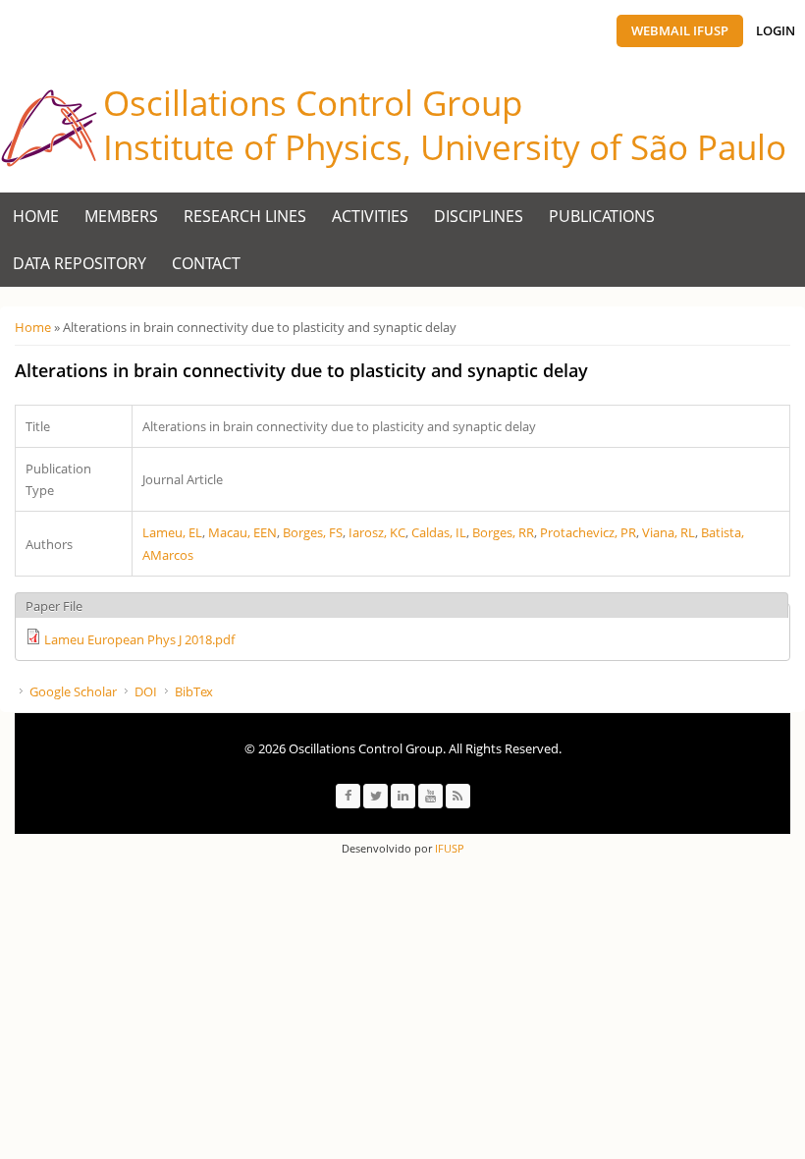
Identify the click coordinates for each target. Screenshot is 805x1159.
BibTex (194, 691)
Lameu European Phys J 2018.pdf (139, 639)
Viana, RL (668, 532)
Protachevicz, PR (588, 532)
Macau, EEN (242, 532)
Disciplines (478, 216)
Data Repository (79, 263)
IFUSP (448, 848)
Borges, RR (503, 532)
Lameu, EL (172, 532)
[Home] (49, 128)
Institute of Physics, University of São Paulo (444, 147)
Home (36, 216)
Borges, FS (313, 532)
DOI (145, 691)
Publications (602, 216)
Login (775, 30)
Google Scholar (73, 691)
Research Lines (245, 216)
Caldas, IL (438, 532)
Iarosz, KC (377, 532)
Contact (206, 263)
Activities (370, 216)
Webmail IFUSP (679, 30)
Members (121, 216)
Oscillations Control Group (312, 103)
